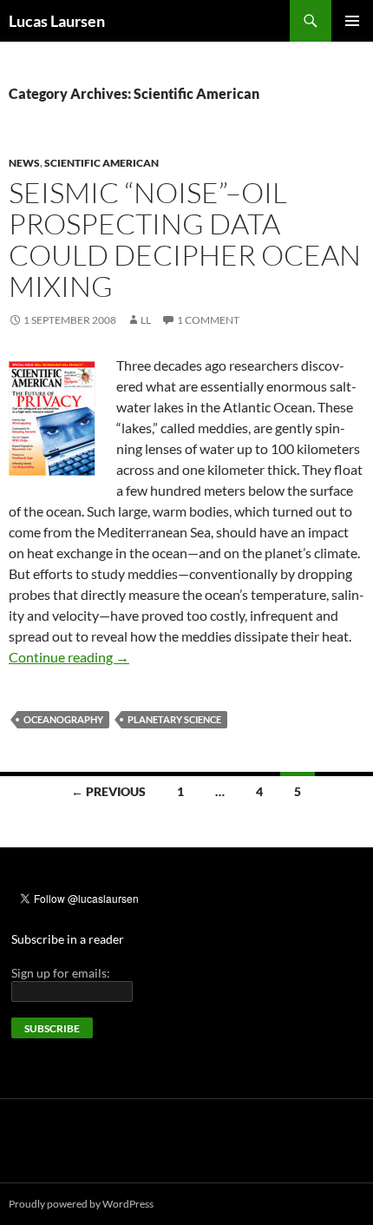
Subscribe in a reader (67, 939)
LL (146, 319)
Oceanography (63, 719)
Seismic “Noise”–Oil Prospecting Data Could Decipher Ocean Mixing (185, 239)
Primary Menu (352, 21)
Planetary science (174, 719)
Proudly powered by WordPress (81, 1203)
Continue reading (69, 657)
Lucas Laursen (57, 20)
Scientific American (101, 162)
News (24, 162)
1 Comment (208, 319)
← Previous (108, 791)
